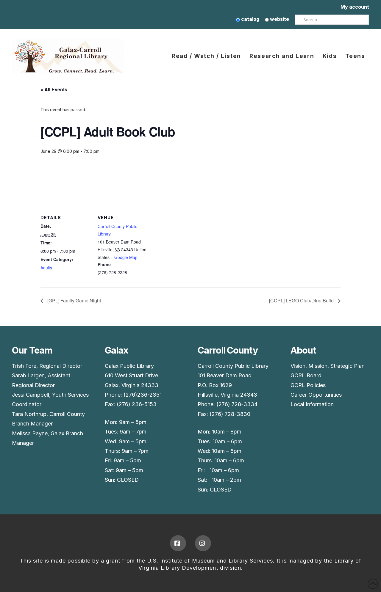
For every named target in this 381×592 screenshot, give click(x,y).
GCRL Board (306, 375)
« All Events (53, 89)
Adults (46, 268)
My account (355, 7)
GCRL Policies (308, 385)
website (279, 19)
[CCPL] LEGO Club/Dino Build (302, 300)
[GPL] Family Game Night (73, 300)
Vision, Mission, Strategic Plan (328, 366)
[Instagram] (203, 543)
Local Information (312, 404)
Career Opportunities (316, 395)
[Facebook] (178, 543)
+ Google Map (124, 257)
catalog (249, 19)
